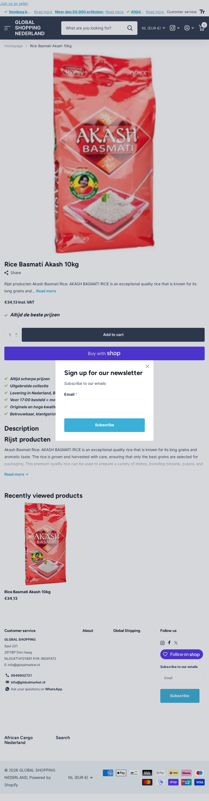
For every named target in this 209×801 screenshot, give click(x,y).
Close (147, 366)
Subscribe (104, 424)
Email (70, 394)
